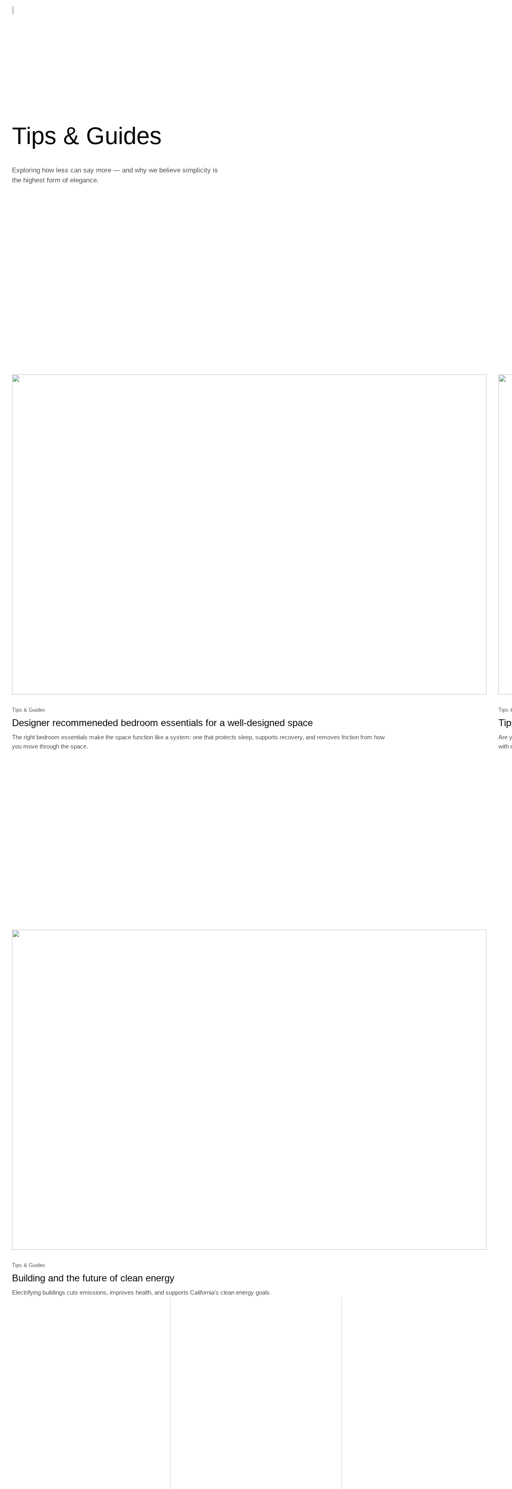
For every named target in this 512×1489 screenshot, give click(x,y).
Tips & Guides (28, 710)
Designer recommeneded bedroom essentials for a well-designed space (162, 722)
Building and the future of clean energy (93, 1278)
